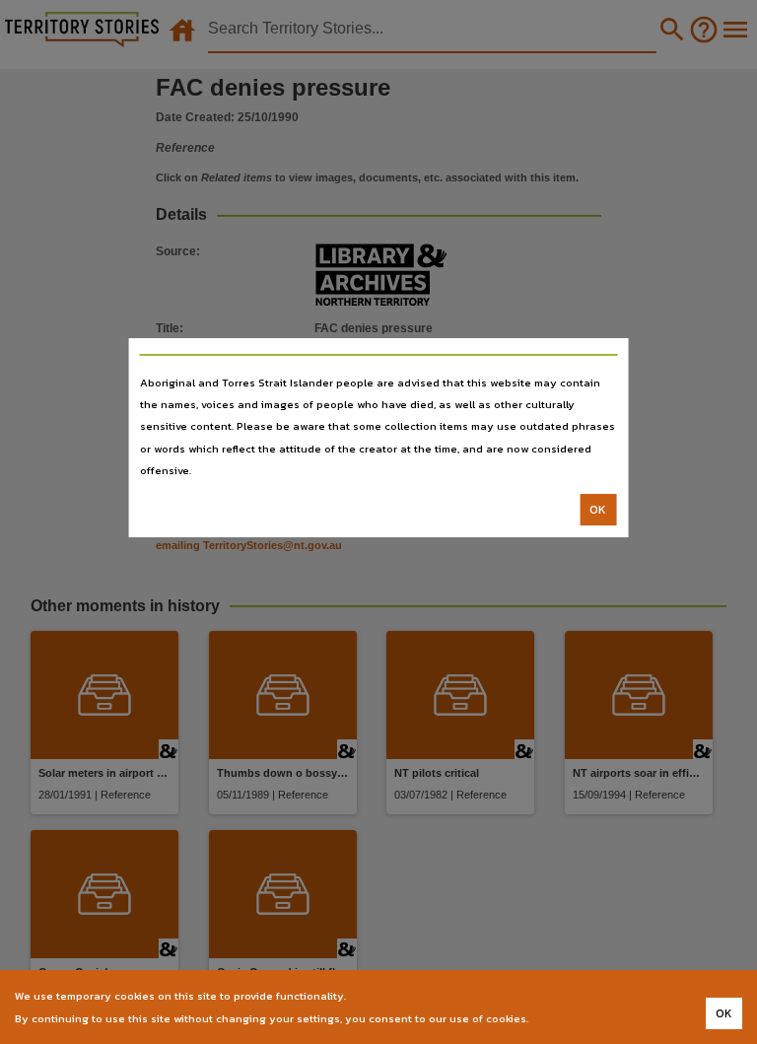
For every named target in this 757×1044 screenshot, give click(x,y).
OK (597, 510)
